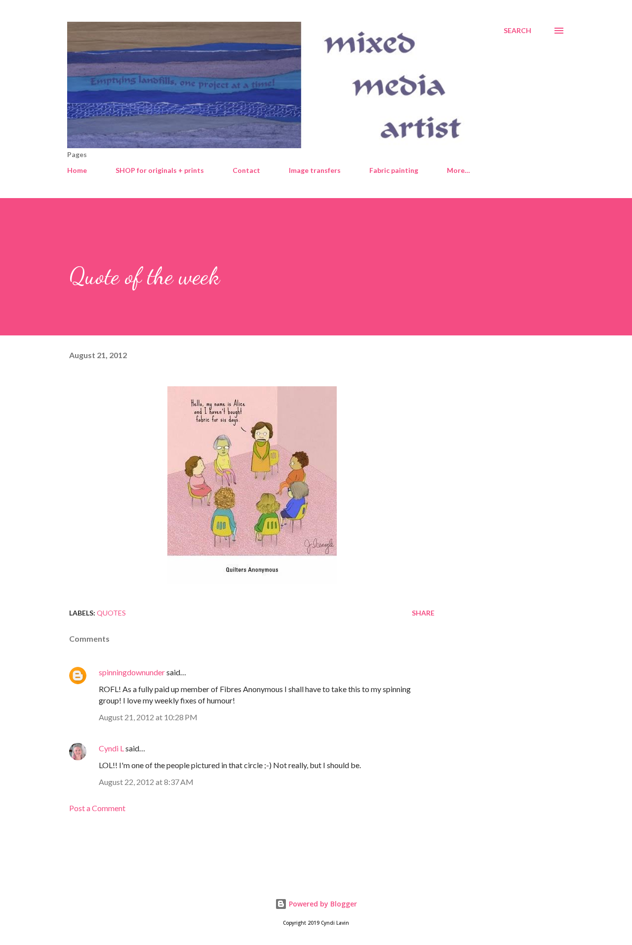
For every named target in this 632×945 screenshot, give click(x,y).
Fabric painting (393, 170)
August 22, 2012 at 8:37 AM (146, 781)
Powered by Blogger (322, 903)
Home (77, 170)
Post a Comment (97, 808)
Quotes (111, 613)
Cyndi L (111, 748)
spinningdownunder (132, 672)
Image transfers (315, 170)
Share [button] (423, 613)
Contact (246, 170)
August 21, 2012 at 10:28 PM (148, 717)
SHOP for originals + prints (160, 170)
